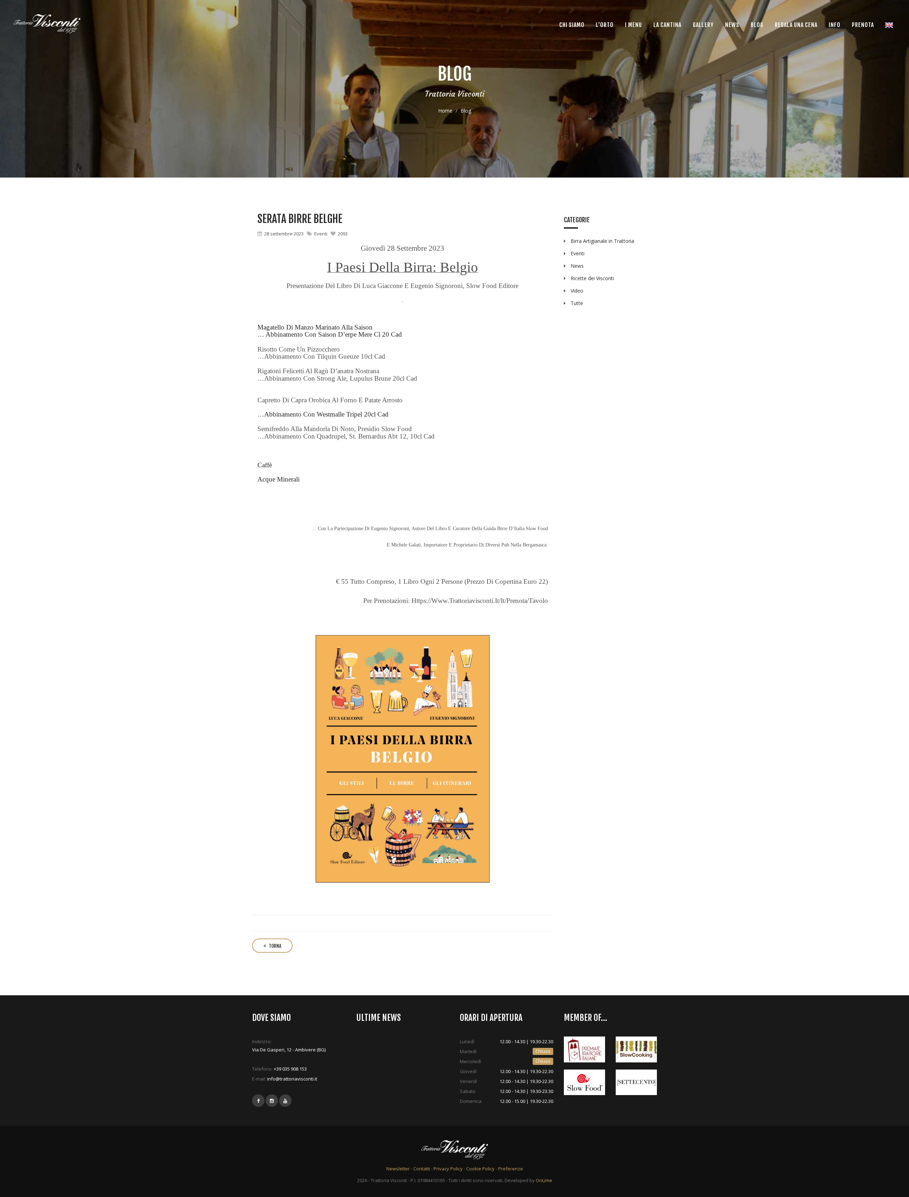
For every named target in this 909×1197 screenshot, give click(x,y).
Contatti (421, 1168)
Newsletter (398, 1168)
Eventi (320, 233)
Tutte (577, 303)
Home (445, 110)
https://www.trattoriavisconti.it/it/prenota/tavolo (480, 600)
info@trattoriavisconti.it (292, 1079)
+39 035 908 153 (290, 1069)
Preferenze (510, 1168)
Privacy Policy (448, 1168)
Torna (274, 946)
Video (577, 290)
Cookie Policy (480, 1168)
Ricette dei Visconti (592, 278)
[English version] (889, 25)
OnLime (544, 1180)
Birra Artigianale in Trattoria (602, 241)
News (577, 265)
